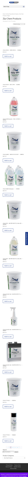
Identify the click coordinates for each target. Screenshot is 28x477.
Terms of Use (17, 465)
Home (4, 14)
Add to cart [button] (8, 56)
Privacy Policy (9, 465)
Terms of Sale (13, 468)
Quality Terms (17, 466)
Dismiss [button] (25, 476)
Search (16, 451)
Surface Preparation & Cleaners (12, 14)
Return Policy (9, 466)
